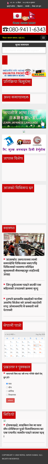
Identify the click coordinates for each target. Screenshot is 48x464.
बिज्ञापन (20, 6)
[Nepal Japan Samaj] (24, 17)
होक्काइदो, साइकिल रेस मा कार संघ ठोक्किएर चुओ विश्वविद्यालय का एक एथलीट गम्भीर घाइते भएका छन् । (23, 431)
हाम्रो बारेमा (11, 6)
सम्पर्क (27, 6)
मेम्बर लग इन (36, 6)
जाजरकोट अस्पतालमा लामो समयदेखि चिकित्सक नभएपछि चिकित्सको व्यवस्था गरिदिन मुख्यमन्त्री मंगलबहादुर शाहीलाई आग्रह (21, 267)
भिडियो (8, 414)
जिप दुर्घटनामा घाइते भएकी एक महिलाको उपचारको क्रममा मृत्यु (22, 287)
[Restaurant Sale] (24, 131)
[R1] (24, 119)
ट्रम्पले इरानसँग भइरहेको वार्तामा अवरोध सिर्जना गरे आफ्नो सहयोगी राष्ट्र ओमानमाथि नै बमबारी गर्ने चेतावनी (22, 304)
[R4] (24, 144)
